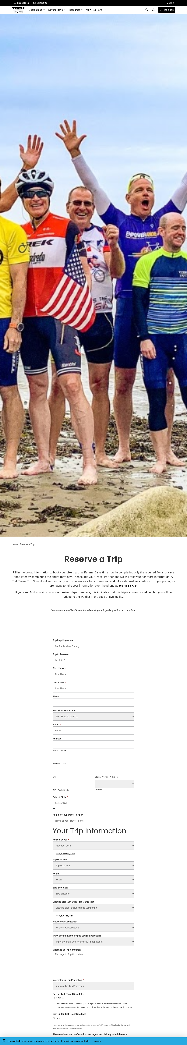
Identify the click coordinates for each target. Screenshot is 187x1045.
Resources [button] (74, 9)
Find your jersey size (64, 916)
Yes (58, 1018)
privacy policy (78, 1028)
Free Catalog (23, 3)
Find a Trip (168, 9)
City (54, 777)
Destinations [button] (35, 9)
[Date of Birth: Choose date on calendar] (54, 808)
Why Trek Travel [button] (94, 9)
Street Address (59, 750)
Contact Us (42, 3)
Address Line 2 (59, 764)
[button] (4, 1041)
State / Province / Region (106, 777)
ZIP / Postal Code (61, 790)
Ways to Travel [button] (55, 9)
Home (15, 544)
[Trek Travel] (18, 10)
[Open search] (147, 10)
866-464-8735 (127, 585)
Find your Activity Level (65, 854)
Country (98, 790)
